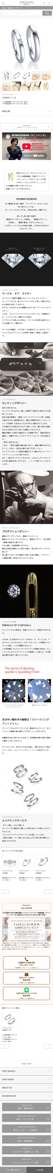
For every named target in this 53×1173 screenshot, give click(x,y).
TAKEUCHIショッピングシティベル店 (25, 1161)
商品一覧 (10, 8)
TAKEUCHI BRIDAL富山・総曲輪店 (26, 1139)
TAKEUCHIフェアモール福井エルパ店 (25, 1150)
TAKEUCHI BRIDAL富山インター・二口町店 (25, 1128)
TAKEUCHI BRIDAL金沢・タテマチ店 (26, 1118)
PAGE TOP (26, 1064)
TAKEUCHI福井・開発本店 (25, 1107)
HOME (4, 8)
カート (49, 3)
